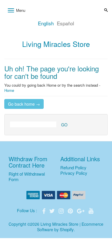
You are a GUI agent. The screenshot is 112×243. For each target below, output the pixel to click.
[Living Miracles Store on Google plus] (81, 210)
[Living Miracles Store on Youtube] (91, 210)
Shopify (67, 229)
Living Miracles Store (56, 44)
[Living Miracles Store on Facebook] (44, 210)
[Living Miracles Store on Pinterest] (71, 210)
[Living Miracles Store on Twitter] (52, 210)
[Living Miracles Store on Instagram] (61, 210)
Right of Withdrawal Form (27, 176)
